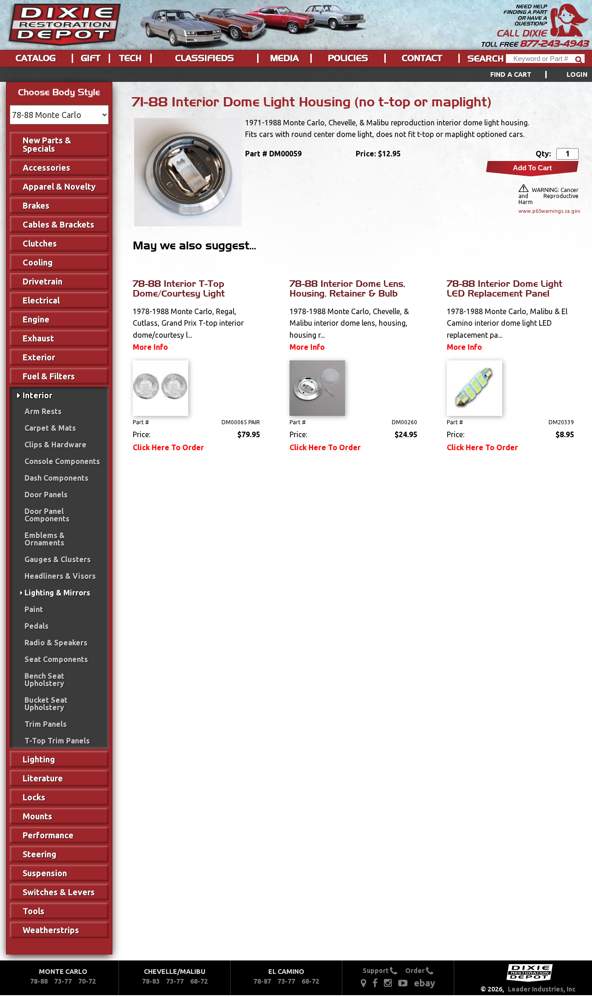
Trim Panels (46, 724)
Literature (43, 778)
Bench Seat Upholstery (44, 679)
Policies (348, 58)
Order (415, 970)
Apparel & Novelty (59, 186)
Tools (33, 911)
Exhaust (38, 338)
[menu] (296, 74)
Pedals (37, 626)
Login (577, 74)
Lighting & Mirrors (57, 592)
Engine (36, 319)
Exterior (39, 357)
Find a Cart (511, 74)
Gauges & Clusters (58, 559)
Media (284, 58)
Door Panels (46, 494)
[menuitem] (528, 74)
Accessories (46, 167)
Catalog (36, 58)
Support (376, 970)
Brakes (36, 205)
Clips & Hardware (55, 444)
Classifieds (204, 58)
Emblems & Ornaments (45, 539)
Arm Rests (43, 411)
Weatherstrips (51, 930)
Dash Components (56, 478)
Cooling (38, 262)
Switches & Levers (59, 892)
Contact (422, 58)
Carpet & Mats (50, 428)
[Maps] (363, 982)
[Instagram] (388, 982)
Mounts (37, 816)
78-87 (262, 981)
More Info (150, 347)
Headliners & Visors (60, 576)
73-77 (63, 981)
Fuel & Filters (49, 376)
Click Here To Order (168, 447)
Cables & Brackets (58, 224)
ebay (424, 983)
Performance (48, 835)
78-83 (151, 981)
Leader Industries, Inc (542, 989)
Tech (130, 58)
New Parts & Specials (47, 144)
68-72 (199, 981)
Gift (90, 58)
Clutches (40, 243)
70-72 (87, 981)
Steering (39, 854)
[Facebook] (375, 982)
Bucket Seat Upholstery (46, 704)
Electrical (41, 300)
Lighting (39, 759)
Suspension (45, 873)
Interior (37, 395)
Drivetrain (42, 281)
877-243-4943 (554, 43)
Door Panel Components (47, 515)
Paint (34, 609)
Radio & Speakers (56, 642)
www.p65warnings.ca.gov (548, 211)
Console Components (62, 461)
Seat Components (56, 659)
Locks (34, 797)
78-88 (39, 981)
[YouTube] (402, 982)
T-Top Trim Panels (57, 741)
